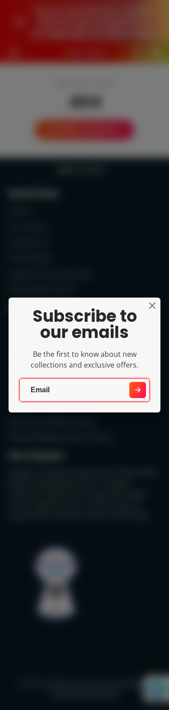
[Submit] (137, 390)
